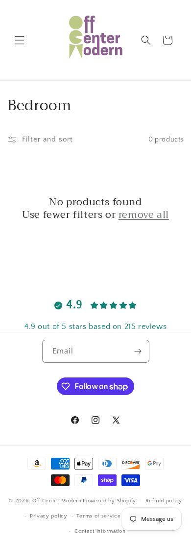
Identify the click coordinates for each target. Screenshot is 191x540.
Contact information (99, 531)
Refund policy (163, 501)
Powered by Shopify (109, 501)
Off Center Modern (57, 501)
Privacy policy (49, 516)
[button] (19, 40)
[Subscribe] (138, 351)
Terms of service (98, 516)
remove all (144, 215)
